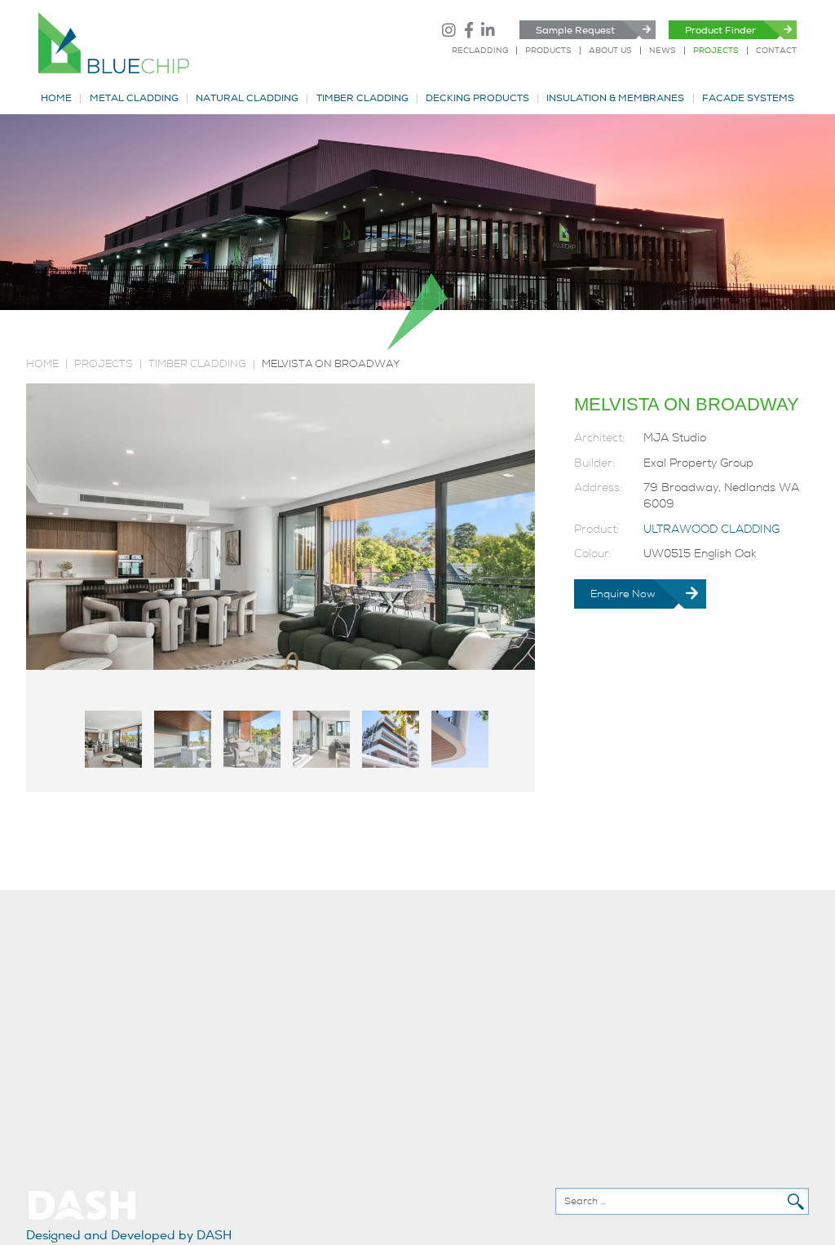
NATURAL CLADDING (247, 99)
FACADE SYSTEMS (748, 99)
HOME (56, 99)
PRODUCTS (548, 51)
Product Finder (720, 30)
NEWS (662, 51)
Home (42, 363)
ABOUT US (610, 51)
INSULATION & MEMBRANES (615, 99)
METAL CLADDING (134, 99)
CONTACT (776, 51)
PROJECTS (716, 51)
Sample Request (575, 30)
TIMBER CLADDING (362, 99)
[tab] (113, 739)
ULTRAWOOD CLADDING (711, 529)
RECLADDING (480, 51)
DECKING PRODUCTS (477, 99)
